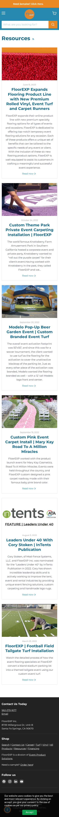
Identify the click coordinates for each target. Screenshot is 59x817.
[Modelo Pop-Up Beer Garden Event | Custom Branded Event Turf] (29, 301)
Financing (33, 748)
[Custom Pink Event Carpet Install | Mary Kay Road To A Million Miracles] (29, 411)
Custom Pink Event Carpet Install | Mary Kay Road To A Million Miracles (29, 444)
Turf (38, 744)
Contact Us (17, 744)
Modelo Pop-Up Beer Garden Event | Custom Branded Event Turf (30, 332)
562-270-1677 (9, 710)
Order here (26, 764)
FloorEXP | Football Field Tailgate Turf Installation (29, 648)
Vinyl (45, 744)
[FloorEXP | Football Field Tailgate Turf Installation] (29, 620)
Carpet (30, 744)
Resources (20, 748)
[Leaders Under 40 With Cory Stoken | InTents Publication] (29, 514)
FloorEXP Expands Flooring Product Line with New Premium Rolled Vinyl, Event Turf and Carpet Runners (29, 99)
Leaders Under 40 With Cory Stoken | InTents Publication (29, 545)
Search (6, 744)
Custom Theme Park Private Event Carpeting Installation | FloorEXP (29, 230)
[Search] (53, 24)
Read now (28, 173)
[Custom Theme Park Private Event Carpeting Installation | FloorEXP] (29, 199)
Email (5, 713)
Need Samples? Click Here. (28, 3)
